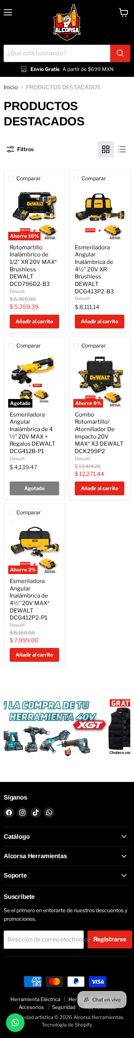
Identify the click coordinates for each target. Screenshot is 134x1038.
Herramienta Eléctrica (35, 999)
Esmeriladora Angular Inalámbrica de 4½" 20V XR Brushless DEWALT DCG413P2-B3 (94, 269)
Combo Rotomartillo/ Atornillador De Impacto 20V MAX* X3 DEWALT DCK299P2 (99, 433)
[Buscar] (120, 53)
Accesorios (31, 1007)
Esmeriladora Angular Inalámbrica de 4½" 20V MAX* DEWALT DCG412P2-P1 (30, 599)
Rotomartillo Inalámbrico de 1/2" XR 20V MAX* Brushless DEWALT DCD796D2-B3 (33, 265)
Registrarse (109, 939)
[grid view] (106, 149)
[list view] (122, 149)
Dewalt (17, 291)
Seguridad (64, 1007)
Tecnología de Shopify (67, 1025)
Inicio (11, 87)
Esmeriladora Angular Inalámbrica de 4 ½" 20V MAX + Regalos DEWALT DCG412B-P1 (32, 433)
